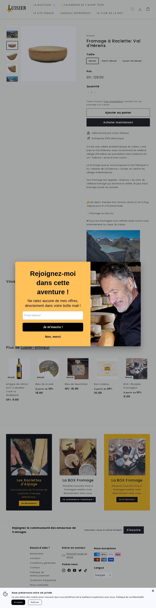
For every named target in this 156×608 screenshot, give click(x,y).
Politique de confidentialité (130, 597)
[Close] (152, 590)
